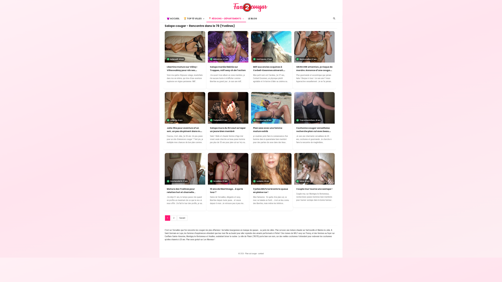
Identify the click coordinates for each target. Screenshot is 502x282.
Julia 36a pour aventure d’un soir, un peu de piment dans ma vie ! (184, 131)
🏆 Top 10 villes (193, 18)
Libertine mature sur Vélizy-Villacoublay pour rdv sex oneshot (182, 70)
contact (261, 253)
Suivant (182, 218)
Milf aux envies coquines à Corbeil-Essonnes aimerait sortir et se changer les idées (269, 70)
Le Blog (252, 18)
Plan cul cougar (251, 253)
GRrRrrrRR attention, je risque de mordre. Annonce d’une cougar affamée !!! (314, 70)
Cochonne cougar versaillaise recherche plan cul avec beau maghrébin (313, 131)
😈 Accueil (173, 18)
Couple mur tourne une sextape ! (314, 188)
